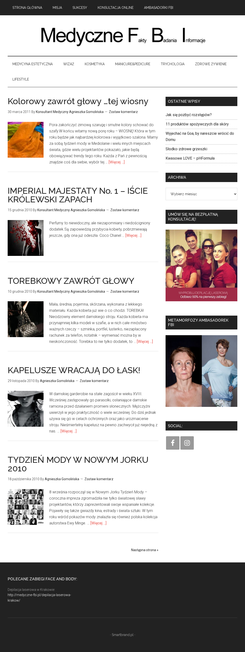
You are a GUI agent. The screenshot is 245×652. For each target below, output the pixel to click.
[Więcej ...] (117, 162)
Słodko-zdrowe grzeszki (186, 149)
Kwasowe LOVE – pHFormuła (190, 158)
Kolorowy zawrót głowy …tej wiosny (78, 101)
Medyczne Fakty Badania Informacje (122, 35)
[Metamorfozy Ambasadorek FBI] (201, 408)
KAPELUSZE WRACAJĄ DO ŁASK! (74, 370)
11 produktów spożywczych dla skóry (197, 124)
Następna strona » (144, 550)
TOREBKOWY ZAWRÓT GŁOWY (71, 281)
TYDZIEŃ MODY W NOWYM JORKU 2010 (78, 464)
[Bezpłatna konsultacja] (201, 303)
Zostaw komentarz (123, 112)
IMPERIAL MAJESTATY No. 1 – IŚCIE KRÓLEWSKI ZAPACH (78, 195)
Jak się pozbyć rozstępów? (189, 115)
